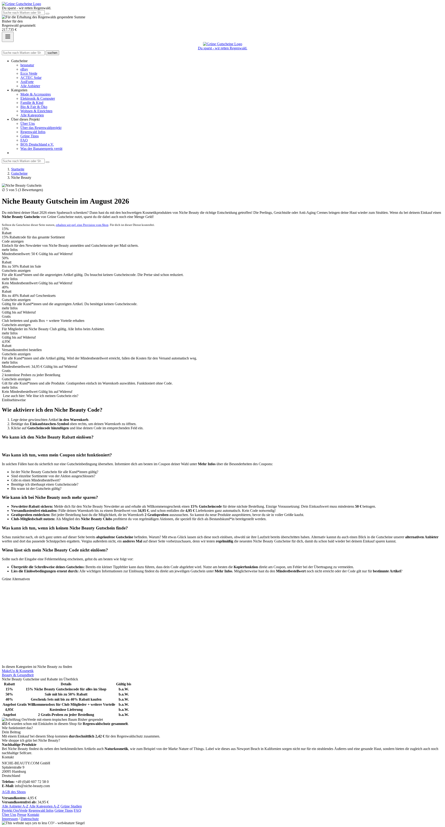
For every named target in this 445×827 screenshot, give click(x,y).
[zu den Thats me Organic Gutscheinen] (222, 658)
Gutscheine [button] (19, 61)
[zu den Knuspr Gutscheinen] (222, 629)
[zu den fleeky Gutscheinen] (222, 650)
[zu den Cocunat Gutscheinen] (222, 662)
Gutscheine (19, 173)
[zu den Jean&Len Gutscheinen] (222, 596)
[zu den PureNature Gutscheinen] (222, 583)
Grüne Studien (71, 806)
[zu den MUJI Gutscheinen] (222, 587)
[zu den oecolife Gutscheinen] (222, 654)
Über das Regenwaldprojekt (40, 128)
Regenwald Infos (32, 132)
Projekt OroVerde (15, 810)
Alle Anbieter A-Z (15, 806)
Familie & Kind (31, 103)
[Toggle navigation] (8, 37)
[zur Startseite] (21, 4)
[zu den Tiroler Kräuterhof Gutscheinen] (222, 617)
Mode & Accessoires (35, 94)
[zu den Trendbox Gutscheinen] (222, 592)
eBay (24, 69)
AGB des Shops (14, 792)
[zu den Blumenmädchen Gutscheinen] (222, 604)
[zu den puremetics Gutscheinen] (222, 633)
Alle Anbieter (30, 86)
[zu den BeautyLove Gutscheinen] (222, 600)
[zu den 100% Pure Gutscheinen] (222, 625)
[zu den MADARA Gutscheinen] (222, 621)
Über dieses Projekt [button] (25, 119)
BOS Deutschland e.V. (37, 144)
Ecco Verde (28, 73)
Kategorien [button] (19, 90)
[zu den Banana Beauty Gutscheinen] (222, 642)
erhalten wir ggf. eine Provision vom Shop (82, 225)
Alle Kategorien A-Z (44, 806)
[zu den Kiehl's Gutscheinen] (222, 608)
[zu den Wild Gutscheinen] (222, 612)
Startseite (17, 169)
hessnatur (27, 65)
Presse (21, 815)
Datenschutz (30, 819)
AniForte (27, 82)
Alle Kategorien (32, 115)
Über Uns (27, 123)
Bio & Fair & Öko (33, 107)
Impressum (10, 819)
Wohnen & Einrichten (36, 111)
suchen (52, 52)
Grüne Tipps (29, 136)
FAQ (24, 140)
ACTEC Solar (30, 78)
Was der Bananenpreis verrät (41, 149)
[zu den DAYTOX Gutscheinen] (222, 637)
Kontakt (33, 815)
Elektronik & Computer (37, 98)
